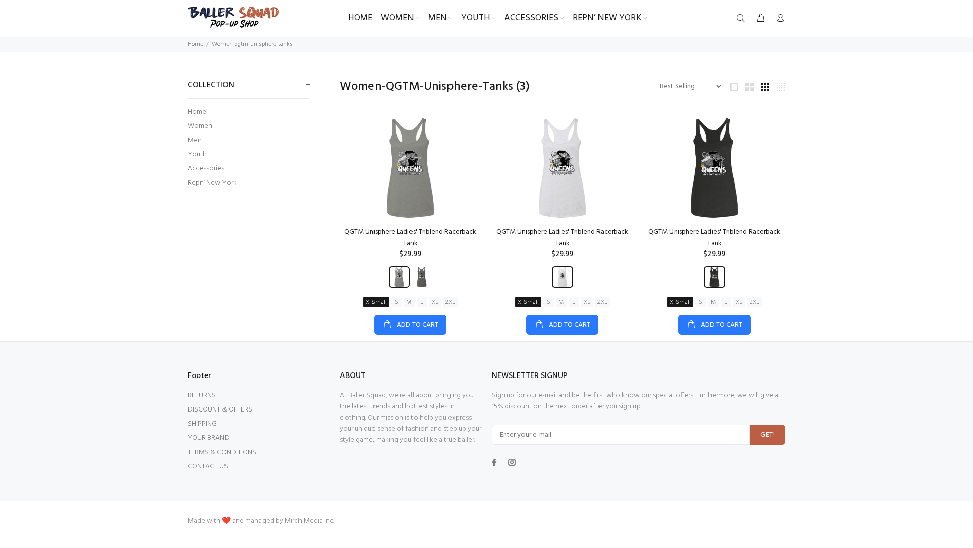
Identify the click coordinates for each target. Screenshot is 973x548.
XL (435, 302)
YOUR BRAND (209, 438)
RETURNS (202, 395)
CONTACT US (208, 466)
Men (195, 140)
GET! (767, 435)
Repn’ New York (212, 182)
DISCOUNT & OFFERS (220, 410)
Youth (197, 154)
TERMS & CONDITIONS (222, 452)
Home (195, 44)
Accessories (206, 169)
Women (200, 126)
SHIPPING (202, 424)
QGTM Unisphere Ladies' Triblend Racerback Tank (410, 237)
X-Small (376, 302)
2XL (450, 302)
